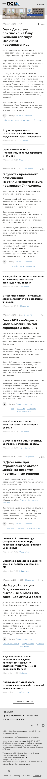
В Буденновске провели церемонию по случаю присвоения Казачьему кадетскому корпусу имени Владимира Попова (19, 662)
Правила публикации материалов (20, 715)
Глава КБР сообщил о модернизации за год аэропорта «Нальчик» (22, 152)
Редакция (8, 712)
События (23, 673)
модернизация (24, 411)
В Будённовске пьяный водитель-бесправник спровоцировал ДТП (23, 442)
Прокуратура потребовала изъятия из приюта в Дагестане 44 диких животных (23, 685)
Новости (40, 4)
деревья (40, 643)
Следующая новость (23, 701)
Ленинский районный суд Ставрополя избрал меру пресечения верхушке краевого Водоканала (22, 543)
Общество (23, 141)
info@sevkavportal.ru (17, 757)
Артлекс (37, 776)
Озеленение (23, 646)
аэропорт (31, 409)
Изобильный (18, 266)
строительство (34, 528)
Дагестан (8, 120)
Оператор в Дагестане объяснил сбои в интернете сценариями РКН (22, 564)
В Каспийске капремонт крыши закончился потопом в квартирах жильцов (23, 298)
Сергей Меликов (23, 120)
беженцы (30, 266)
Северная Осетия (11, 643)
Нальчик (21, 409)
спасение (38, 120)
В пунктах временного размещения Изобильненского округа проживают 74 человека (22, 133)
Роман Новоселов (24, 115)
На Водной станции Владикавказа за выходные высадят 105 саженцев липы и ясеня (23, 279)
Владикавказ (28, 643)
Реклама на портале (13, 719)
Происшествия (27, 448)
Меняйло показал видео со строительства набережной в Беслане (20, 424)
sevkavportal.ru (13, 764)
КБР (12, 409)
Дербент (21, 528)
